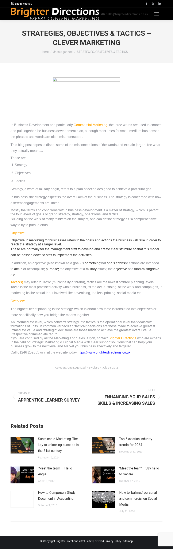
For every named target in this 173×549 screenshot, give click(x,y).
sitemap (128, 541)
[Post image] (22, 445)
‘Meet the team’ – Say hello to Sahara (139, 471)
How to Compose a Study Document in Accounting (57, 496)
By (94, 367)
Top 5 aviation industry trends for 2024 (135, 442)
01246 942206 (23, 4)
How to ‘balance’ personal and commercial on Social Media (138, 498)
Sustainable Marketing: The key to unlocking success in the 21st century (58, 445)
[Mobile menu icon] (157, 14)
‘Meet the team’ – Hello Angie (55, 471)
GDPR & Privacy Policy (108, 541)
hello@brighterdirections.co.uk (127, 14)
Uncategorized (77, 367)
